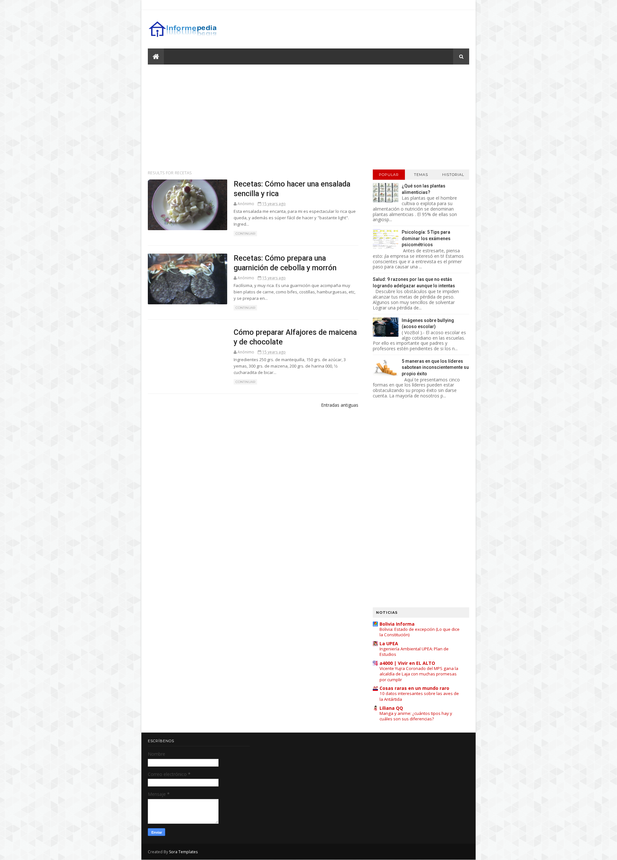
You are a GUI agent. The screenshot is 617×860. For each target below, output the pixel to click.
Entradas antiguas (339, 405)
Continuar (245, 233)
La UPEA (389, 643)
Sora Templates (183, 852)
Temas (421, 174)
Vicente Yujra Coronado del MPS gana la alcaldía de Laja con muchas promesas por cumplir (419, 673)
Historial (453, 174)
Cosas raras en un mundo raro (414, 688)
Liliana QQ (391, 708)
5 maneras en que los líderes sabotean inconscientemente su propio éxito (435, 367)
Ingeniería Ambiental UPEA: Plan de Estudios (414, 651)
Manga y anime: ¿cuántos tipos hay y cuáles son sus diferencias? (416, 716)
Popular (389, 174)
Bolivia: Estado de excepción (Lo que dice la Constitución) (420, 632)
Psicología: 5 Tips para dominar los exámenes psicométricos (426, 238)
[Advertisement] (308, 116)
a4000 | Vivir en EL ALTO (407, 663)
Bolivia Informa (397, 624)
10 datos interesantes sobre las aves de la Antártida (419, 696)
